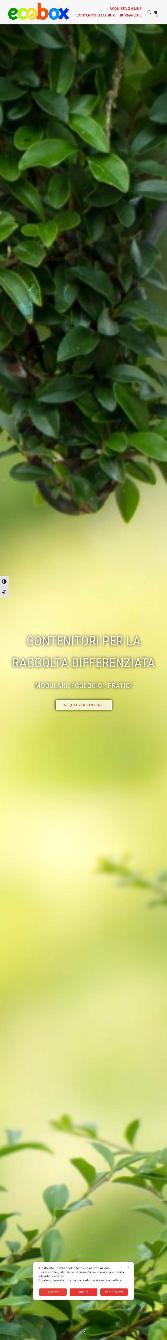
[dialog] (83, 1281)
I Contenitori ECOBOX (95, 15)
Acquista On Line (126, 8)
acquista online (83, 704)
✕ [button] (128, 1267)
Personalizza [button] (114, 1292)
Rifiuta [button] (83, 1292)
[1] (156, 12)
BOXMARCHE (131, 15)
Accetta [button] (52, 1292)
